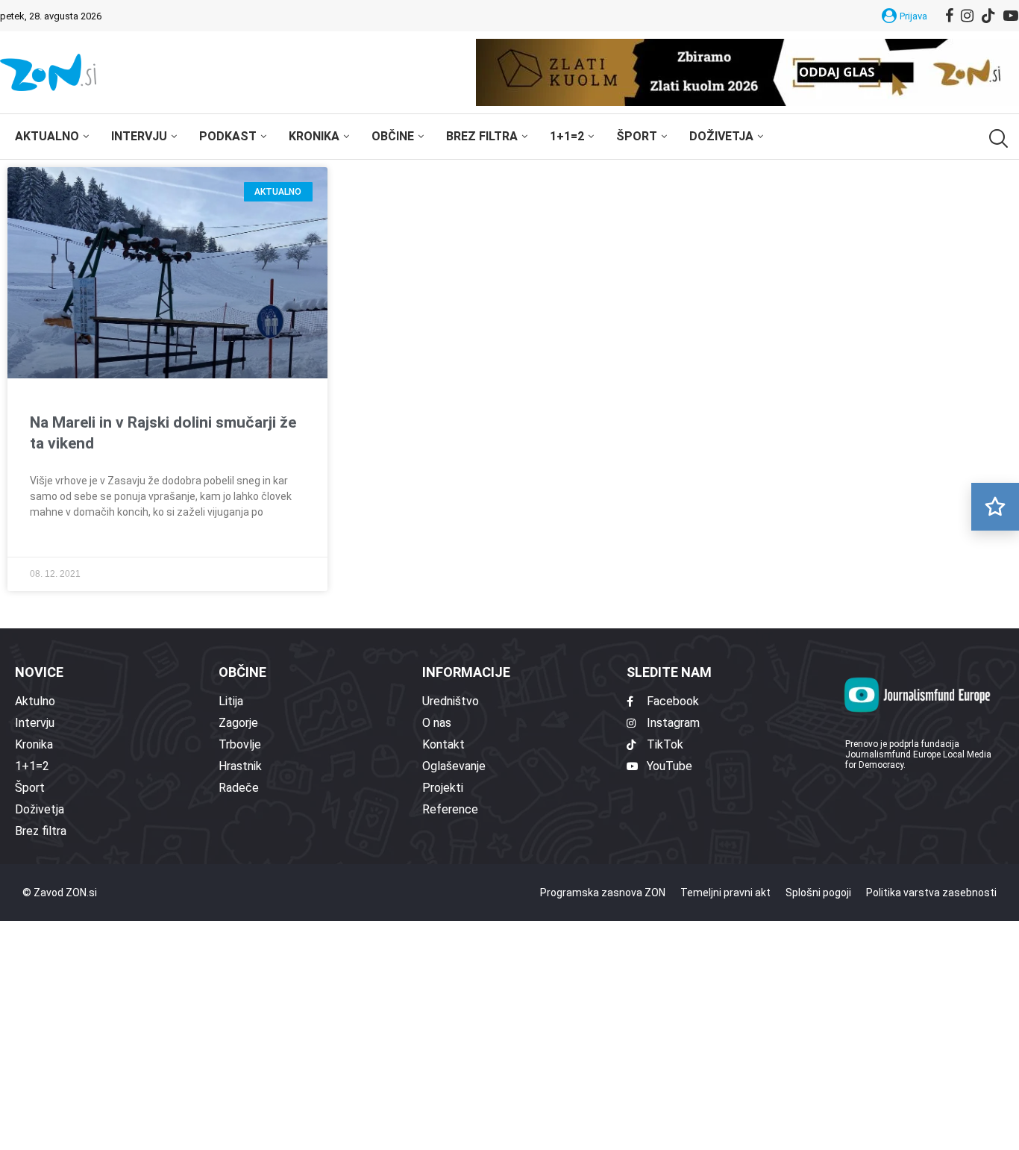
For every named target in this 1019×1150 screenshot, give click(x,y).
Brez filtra (482, 136)
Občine (392, 136)
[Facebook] (949, 15)
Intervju (139, 136)
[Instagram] (967, 15)
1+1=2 (567, 136)
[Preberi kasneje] (995, 507)
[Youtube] (1011, 15)
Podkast (228, 136)
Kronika (314, 136)
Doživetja (721, 136)
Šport (636, 136)
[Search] (996, 138)
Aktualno (47, 136)
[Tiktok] (988, 15)
